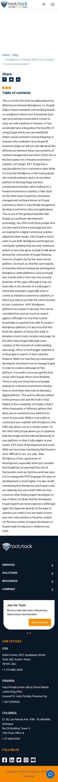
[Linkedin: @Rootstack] (11, 757)
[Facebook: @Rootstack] (4, 757)
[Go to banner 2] (30, 633)
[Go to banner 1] (27, 633)
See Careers (39, 622)
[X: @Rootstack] (19, 757)
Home (6, 55)
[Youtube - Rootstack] (33, 757)
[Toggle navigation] (53, 4)
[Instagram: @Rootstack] (26, 757)
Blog (15, 55)
